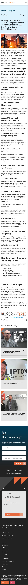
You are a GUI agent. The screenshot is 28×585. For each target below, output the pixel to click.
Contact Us (4, 552)
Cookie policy (19, 579)
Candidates (5, 545)
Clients (3, 547)
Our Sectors (5, 554)
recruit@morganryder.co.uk (9, 535)
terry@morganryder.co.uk (17, 317)
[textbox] (14, 448)
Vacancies (4, 543)
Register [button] (18, 463)
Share (21, 15)
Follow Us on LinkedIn (7, 538)
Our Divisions (5, 549)
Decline (12, 582)
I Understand (4, 582)
